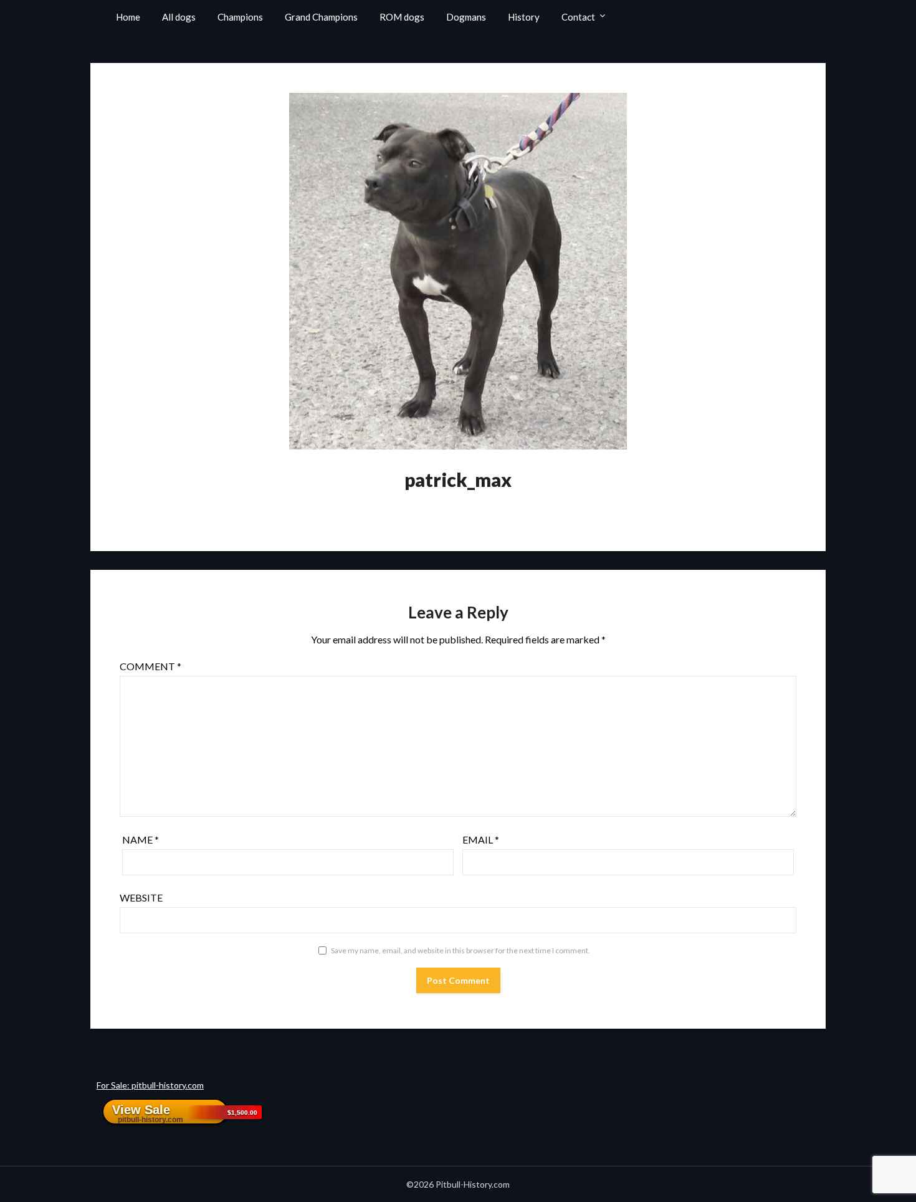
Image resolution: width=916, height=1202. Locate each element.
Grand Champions (321, 16)
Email (480, 839)
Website (141, 897)
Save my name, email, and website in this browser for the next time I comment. (460, 950)
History (524, 16)
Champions (240, 16)
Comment (150, 666)
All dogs (179, 16)
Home (128, 16)
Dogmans (466, 16)
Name (140, 839)
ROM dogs (401, 16)
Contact (578, 16)
